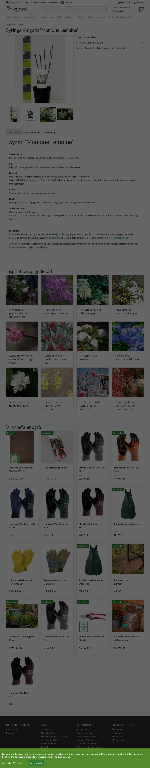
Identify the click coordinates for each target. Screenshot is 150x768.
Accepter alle (36, 763)
